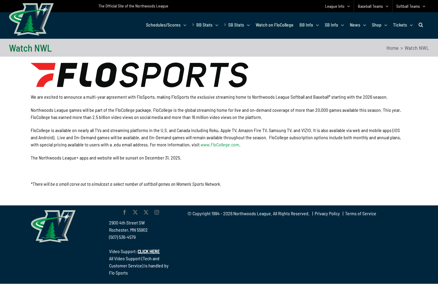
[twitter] (135, 212)
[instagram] (156, 212)
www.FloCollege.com (220, 144)
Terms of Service (360, 213)
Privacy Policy (327, 213)
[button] (421, 24)
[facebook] (124, 212)
